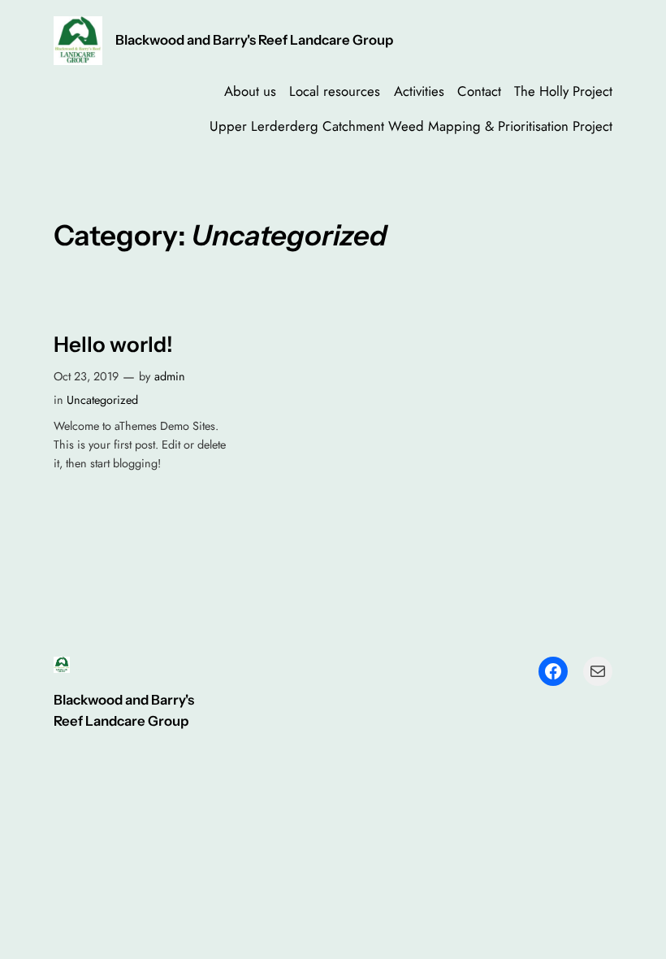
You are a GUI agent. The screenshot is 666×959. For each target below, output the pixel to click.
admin (169, 376)
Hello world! (113, 345)
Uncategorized (102, 400)
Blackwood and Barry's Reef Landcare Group (254, 40)
